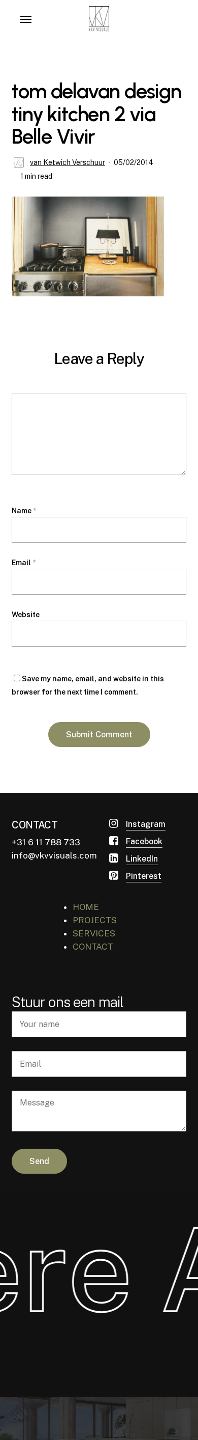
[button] (25, 19)
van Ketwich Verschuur (67, 162)
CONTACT (93, 946)
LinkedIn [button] (142, 859)
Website (26, 615)
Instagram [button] (146, 824)
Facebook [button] (144, 841)
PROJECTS (95, 920)
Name (24, 511)
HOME (86, 907)
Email (24, 563)
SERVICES (94, 933)
